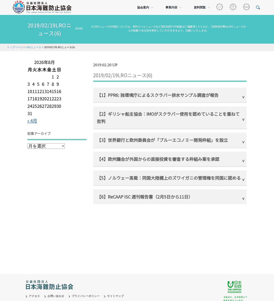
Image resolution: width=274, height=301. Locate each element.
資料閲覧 (200, 7)
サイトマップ (115, 296)
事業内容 (171, 7)
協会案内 (143, 7)
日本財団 (103, 281)
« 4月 (32, 120)
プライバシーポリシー (86, 296)
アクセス (34, 296)
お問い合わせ (56, 296)
